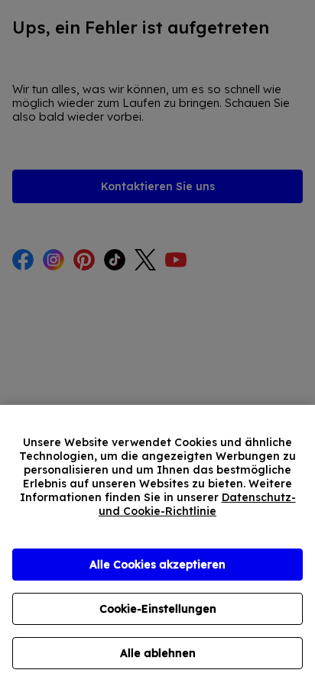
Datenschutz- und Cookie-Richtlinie (197, 504)
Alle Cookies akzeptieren (157, 564)
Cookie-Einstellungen (157, 609)
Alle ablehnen (158, 653)
